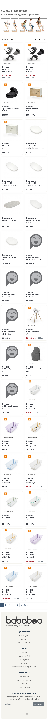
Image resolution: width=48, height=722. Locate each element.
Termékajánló (24, 635)
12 (17, 605)
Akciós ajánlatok (24, 642)
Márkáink (24, 639)
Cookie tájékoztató (24, 687)
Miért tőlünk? (24, 663)
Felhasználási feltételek (24, 680)
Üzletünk (24, 653)
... (13, 605)
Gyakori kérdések (24, 656)
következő (24, 605)
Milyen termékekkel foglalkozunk (24, 667)
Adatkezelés (24, 684)
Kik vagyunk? (24, 660)
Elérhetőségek (24, 677)
